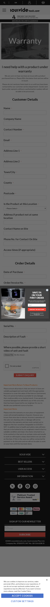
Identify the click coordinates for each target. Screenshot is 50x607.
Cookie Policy (26, 591)
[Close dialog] (47, 290)
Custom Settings (22, 601)
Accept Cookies (22, 595)
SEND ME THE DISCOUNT (36, 309)
